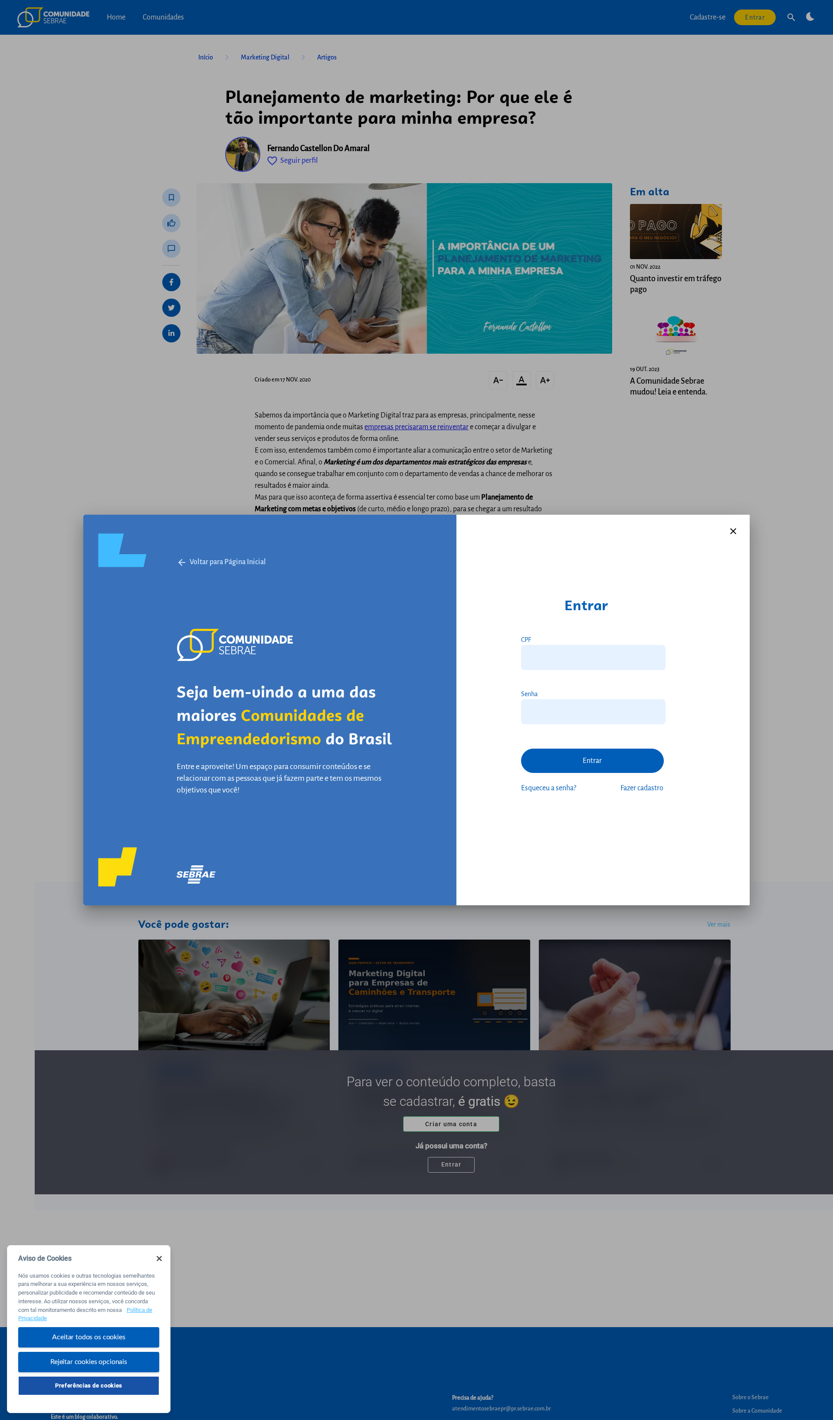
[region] (89, 1329)
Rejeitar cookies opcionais (88, 1361)
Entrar (592, 761)
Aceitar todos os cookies (88, 1337)
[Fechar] (159, 1258)
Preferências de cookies (88, 1385)
